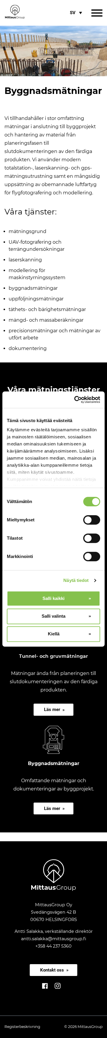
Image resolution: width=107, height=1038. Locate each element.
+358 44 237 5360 (53, 946)
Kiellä (53, 633)
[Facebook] (45, 989)
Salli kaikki (53, 598)
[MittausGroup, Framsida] (15, 13)
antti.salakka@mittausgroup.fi (53, 938)
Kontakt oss (52, 970)
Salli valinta (53, 616)
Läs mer (52, 709)
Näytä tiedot (76, 580)
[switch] (91, 520)
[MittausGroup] (53, 889)
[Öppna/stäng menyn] (97, 12)
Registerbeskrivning (22, 1026)
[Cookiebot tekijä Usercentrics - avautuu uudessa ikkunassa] (75, 400)
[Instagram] (57, 989)
